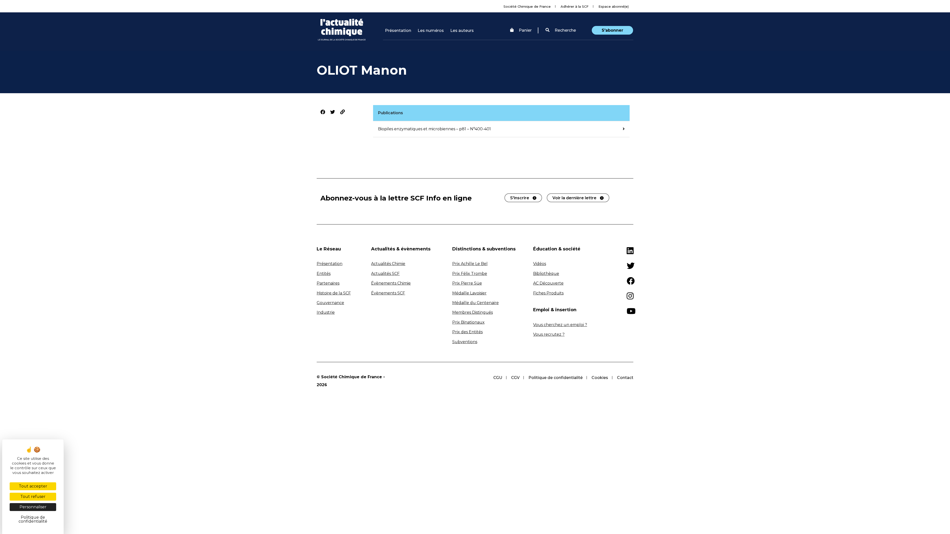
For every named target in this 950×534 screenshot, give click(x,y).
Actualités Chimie (388, 263)
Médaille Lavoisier (469, 293)
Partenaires (328, 283)
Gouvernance (330, 302)
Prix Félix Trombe (469, 273)
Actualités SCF (385, 273)
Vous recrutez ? (549, 334)
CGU (497, 377)
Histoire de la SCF (334, 293)
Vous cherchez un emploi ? (560, 324)
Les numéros (431, 30)
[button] (561, 30)
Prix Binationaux (468, 322)
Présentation (398, 30)
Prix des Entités (467, 332)
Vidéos (539, 263)
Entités (324, 273)
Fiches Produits (548, 293)
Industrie (326, 312)
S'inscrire (519, 198)
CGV (515, 377)
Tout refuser (33, 496)
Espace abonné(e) (613, 6)
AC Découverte (548, 283)
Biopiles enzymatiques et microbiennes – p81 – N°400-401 (434, 129)
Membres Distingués (472, 312)
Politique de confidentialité (555, 377)
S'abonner (612, 30)
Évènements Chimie (391, 283)
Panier (525, 30)
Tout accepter (33, 486)
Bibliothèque (546, 273)
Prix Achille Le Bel (470, 263)
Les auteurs (462, 30)
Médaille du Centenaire (475, 302)
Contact (625, 377)
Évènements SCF (388, 293)
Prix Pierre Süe (467, 283)
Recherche (565, 30)
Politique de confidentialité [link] (33, 519)
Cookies (600, 377)
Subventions (464, 341)
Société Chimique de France (527, 6)
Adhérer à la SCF (575, 6)
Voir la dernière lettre (574, 198)
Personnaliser (33, 507)
